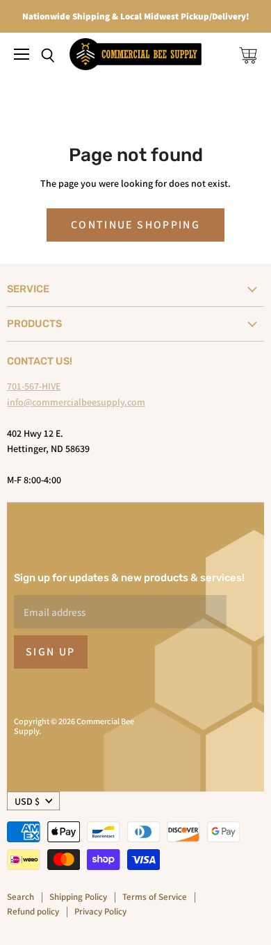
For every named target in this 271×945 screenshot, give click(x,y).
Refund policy (33, 911)
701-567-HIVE (33, 386)
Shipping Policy (78, 897)
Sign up (51, 651)
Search (20, 897)
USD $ (27, 801)
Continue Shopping (135, 224)
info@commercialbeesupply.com (76, 402)
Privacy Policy (100, 911)
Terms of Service (154, 897)
